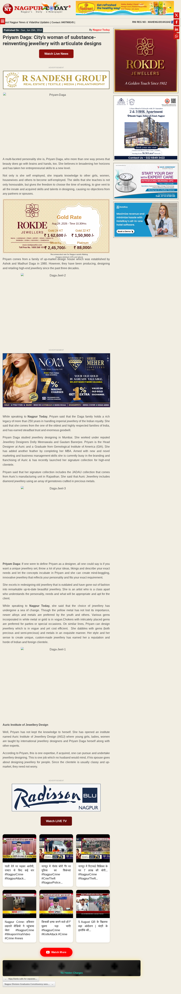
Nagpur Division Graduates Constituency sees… (29, 984)
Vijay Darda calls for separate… (21, 979)
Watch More (58, 952)
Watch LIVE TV (56, 821)
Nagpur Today (101, 29)
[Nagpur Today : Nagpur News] (37, 9)
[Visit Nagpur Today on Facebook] (172, 22)
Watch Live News (56, 53)
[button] (19, 860)
